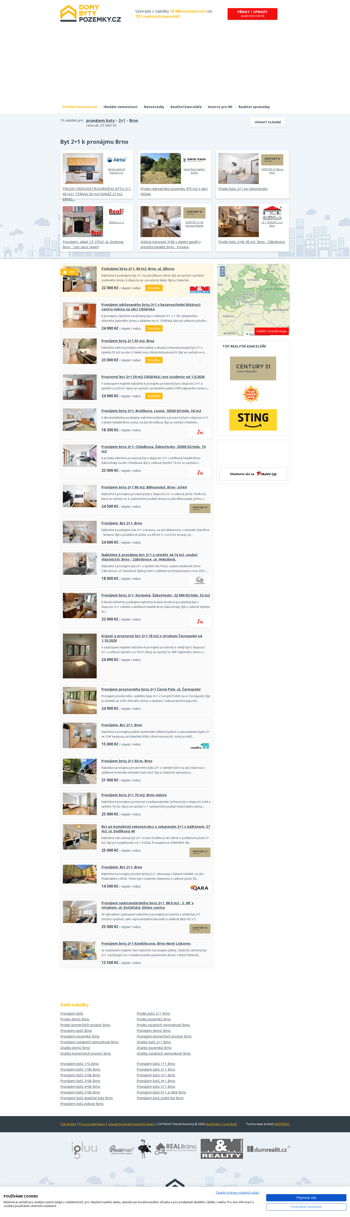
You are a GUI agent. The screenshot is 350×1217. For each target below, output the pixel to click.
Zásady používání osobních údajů (131, 1124)
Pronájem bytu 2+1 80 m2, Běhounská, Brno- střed (144, 487)
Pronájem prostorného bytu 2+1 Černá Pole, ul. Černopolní (150, 689)
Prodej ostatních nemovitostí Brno (163, 1025)
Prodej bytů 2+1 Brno (153, 1013)
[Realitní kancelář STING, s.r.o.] (253, 420)
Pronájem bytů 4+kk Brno (80, 1086)
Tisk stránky (68, 1124)
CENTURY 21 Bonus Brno (272, 171)
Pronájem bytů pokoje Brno (82, 1103)
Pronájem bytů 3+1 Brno (156, 1075)
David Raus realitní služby (194, 171)
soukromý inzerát (252, 14)
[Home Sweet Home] (253, 396)
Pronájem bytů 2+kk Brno (80, 1075)
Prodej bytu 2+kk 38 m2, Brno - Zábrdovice (251, 241)
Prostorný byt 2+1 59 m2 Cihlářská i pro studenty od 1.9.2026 (153, 376)
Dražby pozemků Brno (154, 1047)
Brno (133, 120)
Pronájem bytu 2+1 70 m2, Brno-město (134, 795)
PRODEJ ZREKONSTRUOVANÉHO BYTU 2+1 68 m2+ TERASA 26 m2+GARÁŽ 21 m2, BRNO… (97, 193)
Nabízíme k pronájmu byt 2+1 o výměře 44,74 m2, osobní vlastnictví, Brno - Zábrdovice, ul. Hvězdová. (149, 556)
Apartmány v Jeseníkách (221, 1124)
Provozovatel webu (92, 1124)
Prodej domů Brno (74, 1019)
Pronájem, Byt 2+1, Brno (121, 523)
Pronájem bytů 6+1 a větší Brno (161, 1092)
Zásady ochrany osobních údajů (237, 1193)
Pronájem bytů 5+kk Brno (80, 1092)
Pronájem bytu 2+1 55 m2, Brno (127, 340)
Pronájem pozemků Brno (80, 1036)
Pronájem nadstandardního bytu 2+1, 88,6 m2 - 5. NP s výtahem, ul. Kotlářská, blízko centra (147, 905)
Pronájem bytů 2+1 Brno (156, 1069)
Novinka (154, 288)
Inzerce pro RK (220, 106)
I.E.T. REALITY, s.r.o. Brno (272, 224)
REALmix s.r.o (116, 222)
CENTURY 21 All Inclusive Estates (194, 224)
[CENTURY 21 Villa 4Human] (253, 370)
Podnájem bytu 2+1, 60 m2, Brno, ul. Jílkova (137, 268)
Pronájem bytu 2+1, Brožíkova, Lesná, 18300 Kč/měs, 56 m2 (151, 410)
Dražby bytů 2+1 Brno (154, 1042)
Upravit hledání (268, 122)
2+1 (122, 120)
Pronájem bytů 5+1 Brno (156, 1086)
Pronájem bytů (71, 1013)
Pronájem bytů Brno (76, 1030)
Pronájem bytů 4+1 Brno (156, 1080)
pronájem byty (100, 120)
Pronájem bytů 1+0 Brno (79, 1063)
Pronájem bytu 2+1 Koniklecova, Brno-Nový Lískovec (146, 943)
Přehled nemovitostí (79, 106)
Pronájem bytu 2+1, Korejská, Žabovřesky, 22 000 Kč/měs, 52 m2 (155, 595)
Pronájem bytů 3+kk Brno (80, 1080)
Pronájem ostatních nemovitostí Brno (89, 1042)
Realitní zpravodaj (254, 106)
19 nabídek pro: (72, 120)
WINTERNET (282, 1124)
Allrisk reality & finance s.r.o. (116, 171)
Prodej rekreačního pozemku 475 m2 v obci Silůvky (174, 191)
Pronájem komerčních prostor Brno (164, 1036)
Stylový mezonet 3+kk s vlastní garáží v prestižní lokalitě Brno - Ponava (170, 244)
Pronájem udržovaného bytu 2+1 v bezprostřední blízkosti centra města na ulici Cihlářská (150, 306)
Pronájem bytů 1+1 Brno (156, 1063)
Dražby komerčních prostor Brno (85, 1053)
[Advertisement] (175, 66)
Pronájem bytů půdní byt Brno (160, 1098)
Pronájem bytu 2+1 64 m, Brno (126, 761)
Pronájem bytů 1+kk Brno (80, 1069)
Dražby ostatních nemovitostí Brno (164, 1053)
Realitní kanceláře (186, 106)
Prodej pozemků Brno (154, 1019)
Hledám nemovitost (121, 106)
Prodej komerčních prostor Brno (85, 1025)
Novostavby (154, 106)
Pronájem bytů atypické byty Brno (86, 1098)
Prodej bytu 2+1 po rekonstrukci (243, 188)
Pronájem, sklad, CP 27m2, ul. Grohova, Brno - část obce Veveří (93, 244)
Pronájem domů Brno (154, 1030)
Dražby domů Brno (75, 1047)
